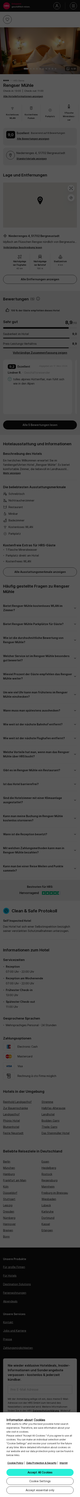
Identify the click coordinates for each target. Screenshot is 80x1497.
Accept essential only (40, 1490)
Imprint (64, 1462)
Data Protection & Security (41, 1462)
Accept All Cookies (40, 1472)
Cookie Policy (15, 1462)
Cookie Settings (40, 1481)
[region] (40, 1454)
